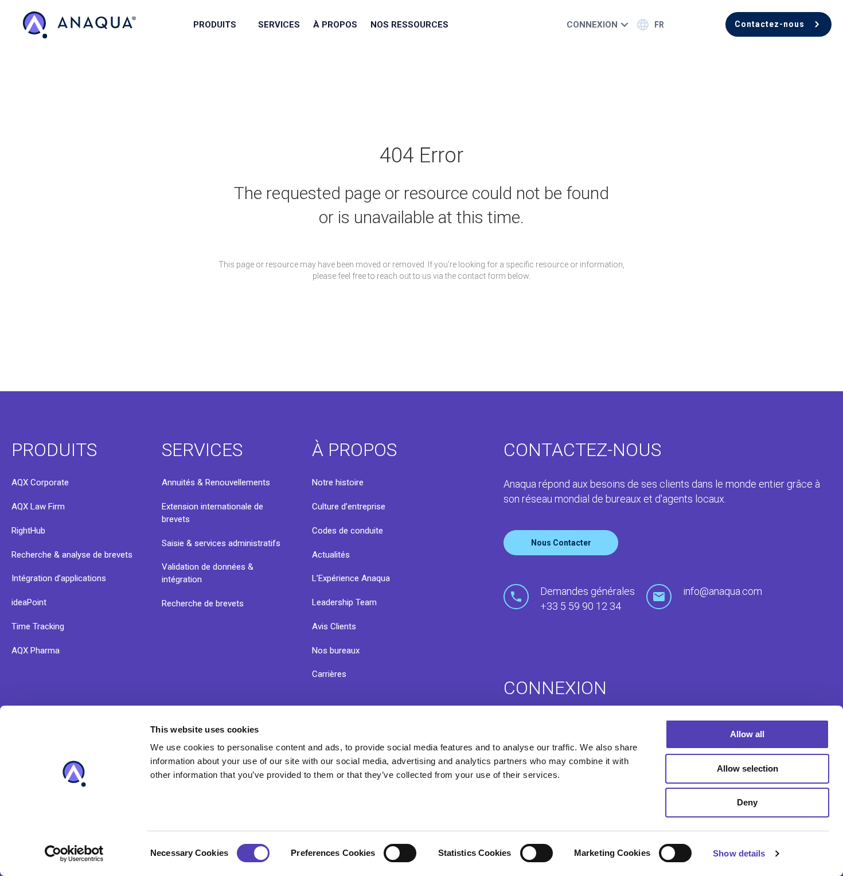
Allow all (747, 734)
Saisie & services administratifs (221, 543)
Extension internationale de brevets (212, 512)
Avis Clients (334, 626)
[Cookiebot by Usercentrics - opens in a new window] (74, 853)
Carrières (329, 674)
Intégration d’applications (58, 578)
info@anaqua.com (722, 591)
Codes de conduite (347, 530)
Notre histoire (338, 482)
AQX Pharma (35, 650)
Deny (747, 802)
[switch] (400, 853)
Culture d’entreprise (348, 506)
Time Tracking (37, 626)
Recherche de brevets (203, 603)
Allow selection (747, 768)
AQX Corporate (40, 482)
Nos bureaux (336, 650)
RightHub (28, 530)
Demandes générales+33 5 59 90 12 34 (587, 598)
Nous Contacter (561, 542)
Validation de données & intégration (207, 573)
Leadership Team (344, 602)
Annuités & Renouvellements (216, 482)
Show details (739, 853)
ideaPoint (28, 602)
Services (279, 25)
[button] (778, 24)
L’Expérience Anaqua (351, 578)
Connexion (592, 25)
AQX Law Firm (38, 506)
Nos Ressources (409, 25)
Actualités (331, 555)
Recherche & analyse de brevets (71, 555)
